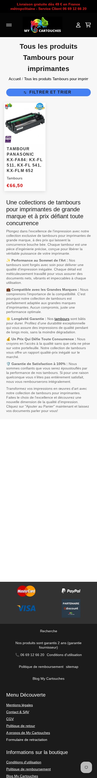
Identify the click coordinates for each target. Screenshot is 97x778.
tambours (61, 319)
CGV (10, 719)
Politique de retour (20, 726)
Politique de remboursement (41, 667)
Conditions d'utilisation (64, 655)
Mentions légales (19, 705)
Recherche (48, 631)
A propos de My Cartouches (28, 733)
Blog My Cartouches (48, 679)
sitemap (72, 667)
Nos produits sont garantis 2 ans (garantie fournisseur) (48, 645)
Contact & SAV (17, 712)
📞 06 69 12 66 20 (29, 655)
